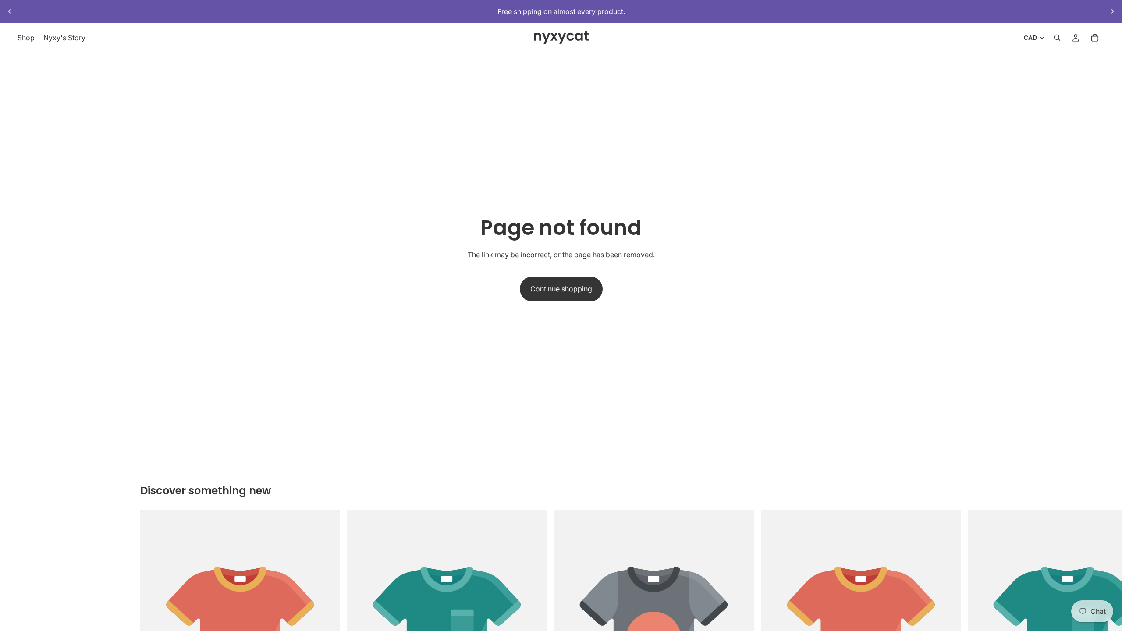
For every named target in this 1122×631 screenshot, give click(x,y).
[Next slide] (1112, 11)
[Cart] (1094, 38)
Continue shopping (561, 288)
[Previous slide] (9, 11)
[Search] (1057, 38)
